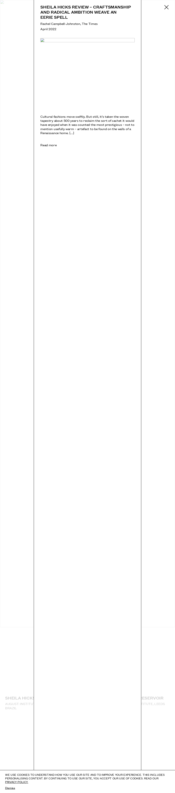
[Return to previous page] (166, 7)
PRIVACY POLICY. (16, 782)
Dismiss (10, 788)
